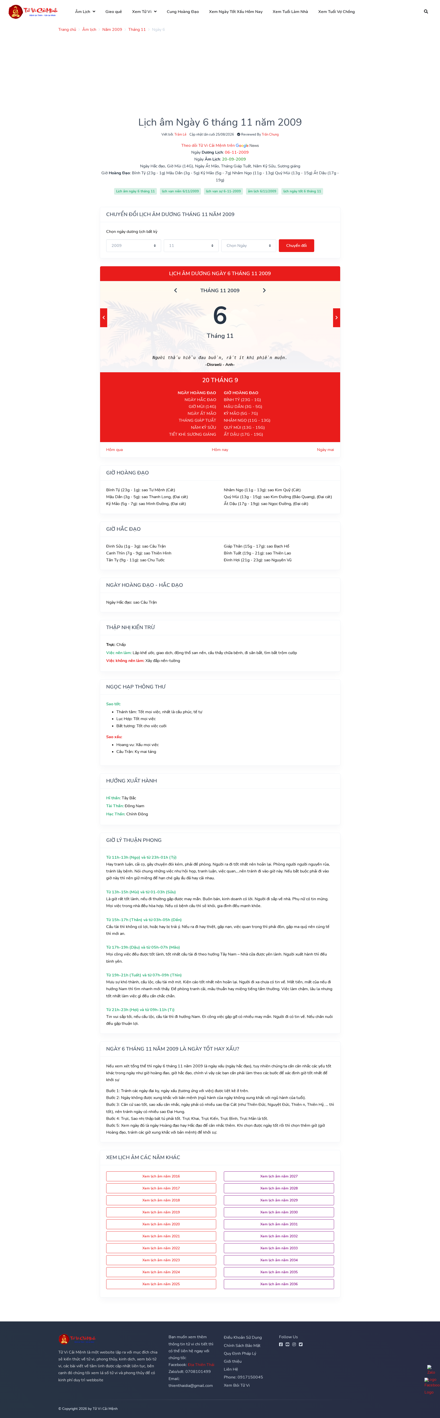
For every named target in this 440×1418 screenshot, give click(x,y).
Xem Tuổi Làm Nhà (290, 12)
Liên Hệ (231, 1369)
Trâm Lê (180, 134)
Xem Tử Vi (142, 12)
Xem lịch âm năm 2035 (279, 1272)
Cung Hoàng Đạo (183, 12)
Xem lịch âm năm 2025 (161, 1284)
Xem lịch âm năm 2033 (279, 1248)
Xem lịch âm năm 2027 (279, 1176)
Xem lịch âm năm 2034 (279, 1260)
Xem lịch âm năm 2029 (279, 1200)
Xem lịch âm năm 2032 (279, 1236)
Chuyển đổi (296, 245)
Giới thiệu (233, 1361)
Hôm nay (220, 450)
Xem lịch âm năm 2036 (279, 1284)
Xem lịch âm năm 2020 (161, 1224)
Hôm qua (114, 450)
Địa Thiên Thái (201, 1365)
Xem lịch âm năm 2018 (161, 1200)
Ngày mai (325, 450)
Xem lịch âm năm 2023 (161, 1260)
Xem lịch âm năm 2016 (161, 1176)
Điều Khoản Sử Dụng (243, 1337)
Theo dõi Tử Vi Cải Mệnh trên (208, 145)
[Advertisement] (211, 72)
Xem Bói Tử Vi (237, 1385)
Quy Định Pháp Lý (240, 1353)
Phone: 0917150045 (243, 1377)
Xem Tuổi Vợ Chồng (336, 12)
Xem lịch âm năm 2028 (279, 1188)
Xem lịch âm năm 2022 (161, 1248)
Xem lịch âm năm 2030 (279, 1212)
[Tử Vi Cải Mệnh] (33, 11)
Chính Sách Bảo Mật (242, 1345)
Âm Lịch (82, 12)
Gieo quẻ (113, 12)
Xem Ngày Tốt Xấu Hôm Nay (236, 12)
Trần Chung (270, 134)
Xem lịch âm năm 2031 (279, 1224)
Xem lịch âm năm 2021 (161, 1236)
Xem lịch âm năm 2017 (161, 1188)
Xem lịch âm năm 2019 (161, 1212)
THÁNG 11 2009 (220, 290)
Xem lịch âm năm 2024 (161, 1272)
